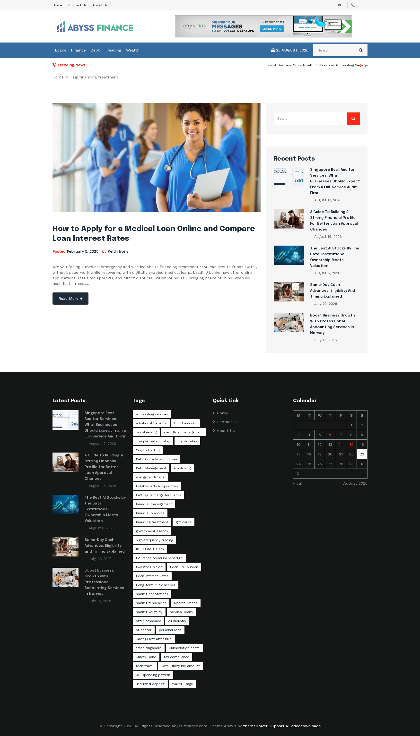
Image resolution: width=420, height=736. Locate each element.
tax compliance (176, 657)
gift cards (183, 522)
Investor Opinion (149, 567)
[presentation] (360, 65)
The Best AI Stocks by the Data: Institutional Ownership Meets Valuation (105, 509)
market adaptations (152, 594)
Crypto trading (147, 450)
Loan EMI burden (184, 567)
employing (182, 468)
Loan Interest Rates (152, 576)
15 (351, 444)
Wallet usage (182, 684)
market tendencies (151, 603)
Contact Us (77, 5)
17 (299, 454)
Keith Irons (118, 251)
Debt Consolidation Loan (156, 459)
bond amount (185, 423)
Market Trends (185, 603)
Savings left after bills (154, 639)
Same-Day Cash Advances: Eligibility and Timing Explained (332, 291)
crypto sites (187, 441)
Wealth (133, 50)
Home (57, 5)
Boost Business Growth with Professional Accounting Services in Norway (150, 65)
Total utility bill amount (180, 666)
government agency (152, 531)
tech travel (145, 666)
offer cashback (148, 621)
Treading (113, 50)
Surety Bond (146, 657)
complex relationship (153, 441)
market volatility (149, 612)
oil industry (177, 621)
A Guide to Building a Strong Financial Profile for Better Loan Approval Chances (104, 467)
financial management (154, 504)
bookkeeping (146, 432)
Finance (78, 50)
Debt (95, 50)
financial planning (150, 513)
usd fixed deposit (150, 684)
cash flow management (183, 432)
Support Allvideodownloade (295, 726)
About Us (100, 5)
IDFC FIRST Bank (150, 549)
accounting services (152, 414)
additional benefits (151, 423)
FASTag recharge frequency (158, 495)
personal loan (170, 630)
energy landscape (150, 477)
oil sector (143, 630)
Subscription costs (184, 648)
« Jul (297, 483)
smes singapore (148, 648)
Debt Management (151, 468)
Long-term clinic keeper (155, 585)
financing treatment (152, 522)
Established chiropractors (157, 486)
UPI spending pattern (153, 675)
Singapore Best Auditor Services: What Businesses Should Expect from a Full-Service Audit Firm (335, 181)
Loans (60, 50)
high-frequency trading (154, 540)
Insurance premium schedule (159, 558)
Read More (69, 298)
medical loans (181, 612)
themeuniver (255, 726)
